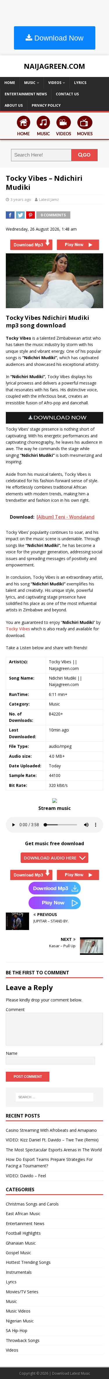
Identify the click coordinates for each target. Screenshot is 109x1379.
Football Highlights (23, 1233)
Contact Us (67, 94)
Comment (15, 1009)
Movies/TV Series (22, 1291)
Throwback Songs (23, 1340)
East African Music (23, 1213)
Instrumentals (19, 1272)
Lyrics (80, 82)
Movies (85, 134)
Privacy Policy (46, 105)
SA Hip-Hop (16, 1330)
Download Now (57, 38)
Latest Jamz (49, 199)
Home (9, 82)
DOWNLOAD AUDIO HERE (50, 858)
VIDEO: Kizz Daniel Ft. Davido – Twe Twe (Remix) (52, 1140)
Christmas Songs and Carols (32, 1204)
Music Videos (18, 1311)
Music (29, 82)
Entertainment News (26, 94)
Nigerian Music (20, 1321)
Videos (54, 82)
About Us (14, 105)
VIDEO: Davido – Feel (26, 1175)
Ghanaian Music (21, 1243)
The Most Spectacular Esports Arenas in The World (54, 1149)
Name (11, 1053)
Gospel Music (18, 1252)
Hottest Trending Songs (28, 1262)
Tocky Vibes (18, 628)
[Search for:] (55, 1097)
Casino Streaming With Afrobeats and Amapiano (51, 1130)
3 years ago (20, 199)
